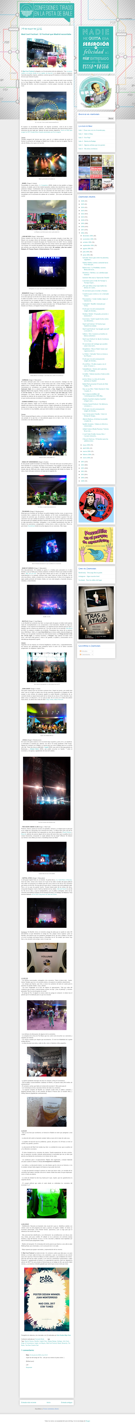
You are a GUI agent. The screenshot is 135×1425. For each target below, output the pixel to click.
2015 (82, 462)
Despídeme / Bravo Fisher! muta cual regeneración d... (95, 350)
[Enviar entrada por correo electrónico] (48, 1339)
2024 (83, 207)
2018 (82, 227)
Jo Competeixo (43, 185)
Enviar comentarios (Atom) (51, 1409)
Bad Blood (69, 628)
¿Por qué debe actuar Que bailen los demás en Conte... (95, 287)
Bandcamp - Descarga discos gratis (90, 573)
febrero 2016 (87, 454)
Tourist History (67, 832)
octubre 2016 (87, 242)
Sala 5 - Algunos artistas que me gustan (92, 145)
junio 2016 (86, 255)
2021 (82, 217)
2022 (83, 214)
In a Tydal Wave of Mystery (64, 880)
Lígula (46, 747)
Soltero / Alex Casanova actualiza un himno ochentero (95, 335)
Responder (29, 1367)
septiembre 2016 (88, 245)
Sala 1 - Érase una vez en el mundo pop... (92, 130)
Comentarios (85, 654)
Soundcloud (31, 526)
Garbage (59, 1341)
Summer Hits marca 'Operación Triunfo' (96, 278)
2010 (82, 478)
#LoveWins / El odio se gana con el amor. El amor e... (94, 365)
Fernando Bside (39, 1339)
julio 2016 (86, 252)
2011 (82, 474)
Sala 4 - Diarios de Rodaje (87, 141)
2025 (83, 204)
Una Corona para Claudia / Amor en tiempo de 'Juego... (95, 415)
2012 (82, 471)
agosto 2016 (87, 248)
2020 (83, 220)
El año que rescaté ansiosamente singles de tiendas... (94, 310)
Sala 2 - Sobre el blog (86, 134)
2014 (82, 465)
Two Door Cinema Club (31, 1345)
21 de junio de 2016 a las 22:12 (39, 1355)
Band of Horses (29, 1341)
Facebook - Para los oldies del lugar (90, 580)
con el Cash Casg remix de (39, 894)
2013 (82, 468)
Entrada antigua (66, 1402)
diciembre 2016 (88, 236)
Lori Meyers (42, 1343)
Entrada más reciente (28, 1402)
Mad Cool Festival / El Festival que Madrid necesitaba (94, 325)
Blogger (88, 1421)
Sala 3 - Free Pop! (84, 138)
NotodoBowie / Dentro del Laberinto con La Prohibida (95, 370)
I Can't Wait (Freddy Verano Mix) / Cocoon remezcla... (94, 435)
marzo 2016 (87, 451)
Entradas (84, 651)
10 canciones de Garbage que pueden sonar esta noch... (95, 345)
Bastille (36, 1341)
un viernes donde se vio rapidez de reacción (39, 73)
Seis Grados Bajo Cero (64, 1335)
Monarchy (64, 1343)
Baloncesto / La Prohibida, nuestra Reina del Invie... (94, 268)
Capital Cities (43, 1341)
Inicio (49, 1402)
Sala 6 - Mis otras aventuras (88, 149)
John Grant (66, 1341)
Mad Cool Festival (28, 71)
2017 (82, 230)
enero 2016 (87, 458)
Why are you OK (31, 573)
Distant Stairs (34, 749)
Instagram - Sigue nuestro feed (89, 576)
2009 (83, 481)
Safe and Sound (61, 889)
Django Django (52, 1341)
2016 (82, 233)
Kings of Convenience (27, 1343)
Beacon (23, 834)
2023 (83, 211)
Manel (59, 1343)
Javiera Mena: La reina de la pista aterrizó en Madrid (94, 380)
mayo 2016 (86, 445)
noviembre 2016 (88, 239)
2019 (82, 223)
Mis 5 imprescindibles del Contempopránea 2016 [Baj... (93, 395)
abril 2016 (86, 448)
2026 (83, 201)
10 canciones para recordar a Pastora (95, 291)
